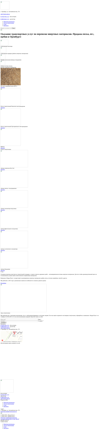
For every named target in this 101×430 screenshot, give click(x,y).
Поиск (13, 28)
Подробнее (3, 283)
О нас (5, 24)
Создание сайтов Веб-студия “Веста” (10, 419)
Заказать (3, 87)
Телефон (40, 321)
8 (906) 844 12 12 (5, 19)
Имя (39, 319)
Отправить (3, 322)
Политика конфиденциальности (9, 411)
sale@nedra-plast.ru (5, 14)
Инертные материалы (9, 21)
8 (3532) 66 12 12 (5, 16)
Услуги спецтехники (9, 23)
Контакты (6, 25)
